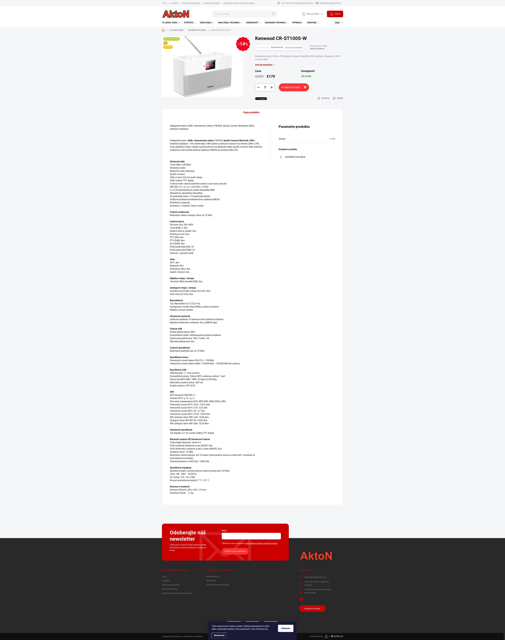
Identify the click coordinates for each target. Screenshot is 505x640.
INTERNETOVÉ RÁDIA (295, 157)
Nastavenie (219, 635)
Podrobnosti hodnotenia (293, 47)
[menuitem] (171, 23)
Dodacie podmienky (212, 3)
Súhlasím (285, 628)
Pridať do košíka (291, 87)
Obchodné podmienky (191, 3)
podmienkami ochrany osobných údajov (261, 543)
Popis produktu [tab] (251, 112)
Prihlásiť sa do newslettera (235, 551)
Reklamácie (211, 581)
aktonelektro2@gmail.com (315, 577)
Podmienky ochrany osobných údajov (239, 3)
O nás (164, 3)
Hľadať (273, 14)
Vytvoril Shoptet (316, 636)
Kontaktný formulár (312, 609)
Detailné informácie (263, 65)
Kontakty (174, 3)
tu (267, 629)
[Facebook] (301, 599)
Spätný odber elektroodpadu (217, 585)
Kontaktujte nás (212, 576)
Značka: (317, 49)
